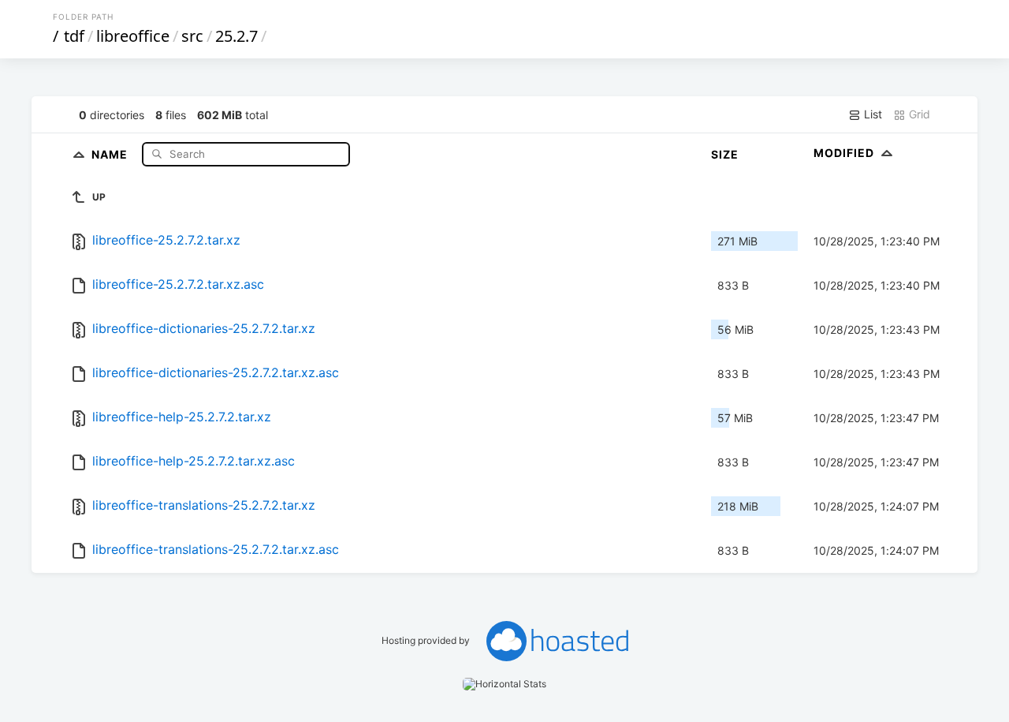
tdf (74, 36)
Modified (845, 152)
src (192, 36)
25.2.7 (236, 36)
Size (725, 154)
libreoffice (132, 36)
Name (111, 153)
